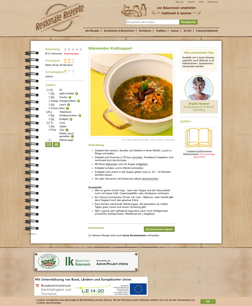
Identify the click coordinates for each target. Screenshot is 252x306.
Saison (175, 30)
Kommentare (71, 53)
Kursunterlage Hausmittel (204, 155)
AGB (201, 2)
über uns (180, 2)
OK (208, 301)
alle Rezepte (92, 30)
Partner (191, 2)
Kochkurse (145, 30)
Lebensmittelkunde (207, 30)
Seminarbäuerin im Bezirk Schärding (199, 106)
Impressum (213, 2)
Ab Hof (187, 30)
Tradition (161, 30)
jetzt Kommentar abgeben (159, 229)
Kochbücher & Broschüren (119, 30)
